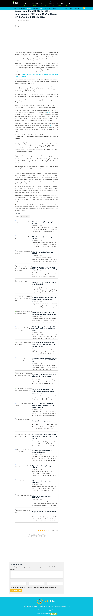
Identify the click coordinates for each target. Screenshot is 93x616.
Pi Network (65, 8)
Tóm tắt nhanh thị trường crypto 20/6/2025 (42, 237)
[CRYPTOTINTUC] (16, 3)
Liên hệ (77, 8)
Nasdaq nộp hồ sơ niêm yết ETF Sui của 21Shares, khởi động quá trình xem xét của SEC (43, 344)
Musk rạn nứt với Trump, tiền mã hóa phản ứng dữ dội (44, 283)
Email (30, 581)
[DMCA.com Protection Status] (53, 613)
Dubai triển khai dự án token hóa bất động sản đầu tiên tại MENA (44, 375)
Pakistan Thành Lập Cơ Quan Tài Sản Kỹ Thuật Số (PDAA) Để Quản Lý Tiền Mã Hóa (44, 436)
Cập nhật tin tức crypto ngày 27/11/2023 (41, 481)
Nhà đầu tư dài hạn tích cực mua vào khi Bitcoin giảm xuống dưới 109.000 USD (44, 359)
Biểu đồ (23, 8)
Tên (11, 581)
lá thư (48, 112)
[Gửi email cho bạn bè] (34, 535)
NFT (59, 8)
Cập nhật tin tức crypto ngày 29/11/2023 (41, 466)
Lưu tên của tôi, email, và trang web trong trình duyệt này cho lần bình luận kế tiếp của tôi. (34, 587)
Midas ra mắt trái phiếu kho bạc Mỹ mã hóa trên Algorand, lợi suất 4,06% (44, 313)
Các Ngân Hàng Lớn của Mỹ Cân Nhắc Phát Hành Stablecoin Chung (43, 390)
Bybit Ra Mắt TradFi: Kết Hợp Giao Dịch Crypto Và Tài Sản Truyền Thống (44, 268)
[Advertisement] (36, 550)
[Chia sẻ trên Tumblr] (42, 535)
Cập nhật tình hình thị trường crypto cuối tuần (44, 512)
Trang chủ (17, 8)
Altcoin (42, 8)
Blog (71, 8)
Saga (50, 125)
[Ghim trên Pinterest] (36, 535)
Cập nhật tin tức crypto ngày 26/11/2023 (41, 497)
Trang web (49, 581)
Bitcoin (29, 8)
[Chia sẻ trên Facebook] (29, 535)
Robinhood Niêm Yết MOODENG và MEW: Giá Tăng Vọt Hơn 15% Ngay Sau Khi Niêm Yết (43, 405)
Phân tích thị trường (50, 8)
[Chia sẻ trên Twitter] (31, 535)
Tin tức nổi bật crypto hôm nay (42, 421)
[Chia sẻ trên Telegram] (44, 535)
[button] (84, 8)
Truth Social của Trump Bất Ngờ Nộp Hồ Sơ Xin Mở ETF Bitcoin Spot (44, 298)
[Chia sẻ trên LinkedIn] (39, 535)
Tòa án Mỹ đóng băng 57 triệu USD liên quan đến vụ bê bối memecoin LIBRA (43, 328)
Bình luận (13, 569)
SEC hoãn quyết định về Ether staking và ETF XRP (42, 451)
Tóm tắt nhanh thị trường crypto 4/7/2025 (42, 222)
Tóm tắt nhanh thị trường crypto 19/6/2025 (42, 253)
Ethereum (35, 8)
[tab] (17, 216)
